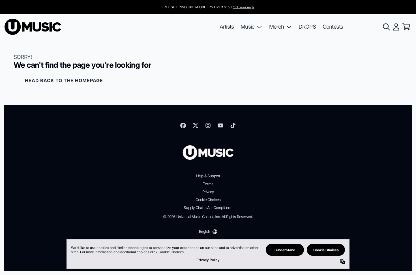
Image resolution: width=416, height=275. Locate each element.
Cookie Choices (208, 199)
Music (247, 26)
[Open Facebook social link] (183, 125)
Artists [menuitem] (227, 26)
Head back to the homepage (64, 80)
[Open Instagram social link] (208, 125)
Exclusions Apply (243, 7)
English (204, 231)
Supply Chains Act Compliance (208, 207)
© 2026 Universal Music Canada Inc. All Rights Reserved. (208, 216)
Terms (208, 184)
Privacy (208, 191)
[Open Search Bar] (386, 27)
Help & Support (208, 176)
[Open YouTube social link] (220, 125)
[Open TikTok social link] (233, 125)
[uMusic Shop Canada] (33, 27)
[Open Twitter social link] (195, 125)
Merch (276, 26)
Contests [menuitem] (333, 26)
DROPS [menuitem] (307, 26)
